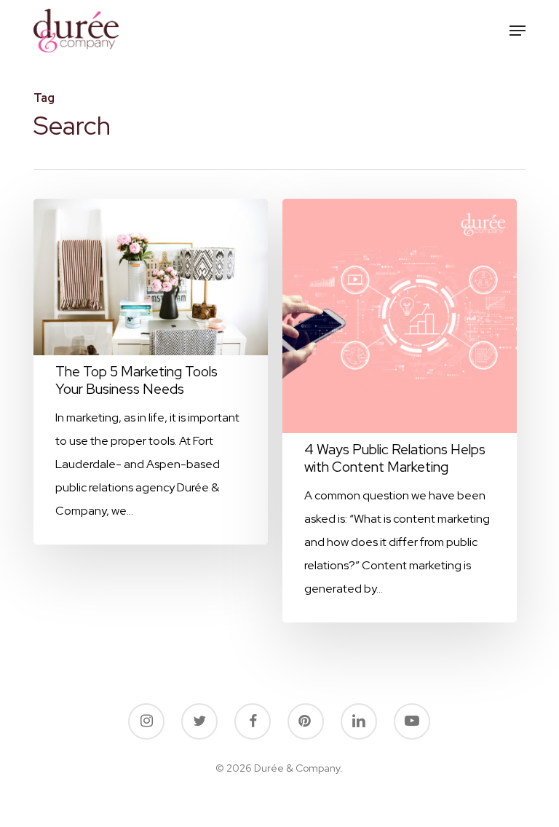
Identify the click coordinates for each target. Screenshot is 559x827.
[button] (518, 30)
